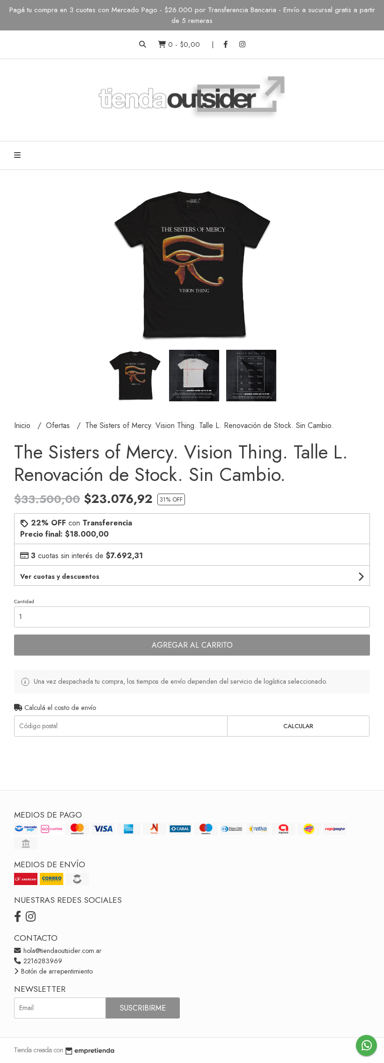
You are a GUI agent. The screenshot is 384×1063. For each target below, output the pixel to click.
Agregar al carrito (192, 645)
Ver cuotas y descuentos (59, 576)
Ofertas (59, 425)
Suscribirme (143, 1008)
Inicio (23, 425)
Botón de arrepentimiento (56, 971)
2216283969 (42, 961)
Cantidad (24, 601)
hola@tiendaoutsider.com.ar (62, 950)
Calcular (298, 726)
